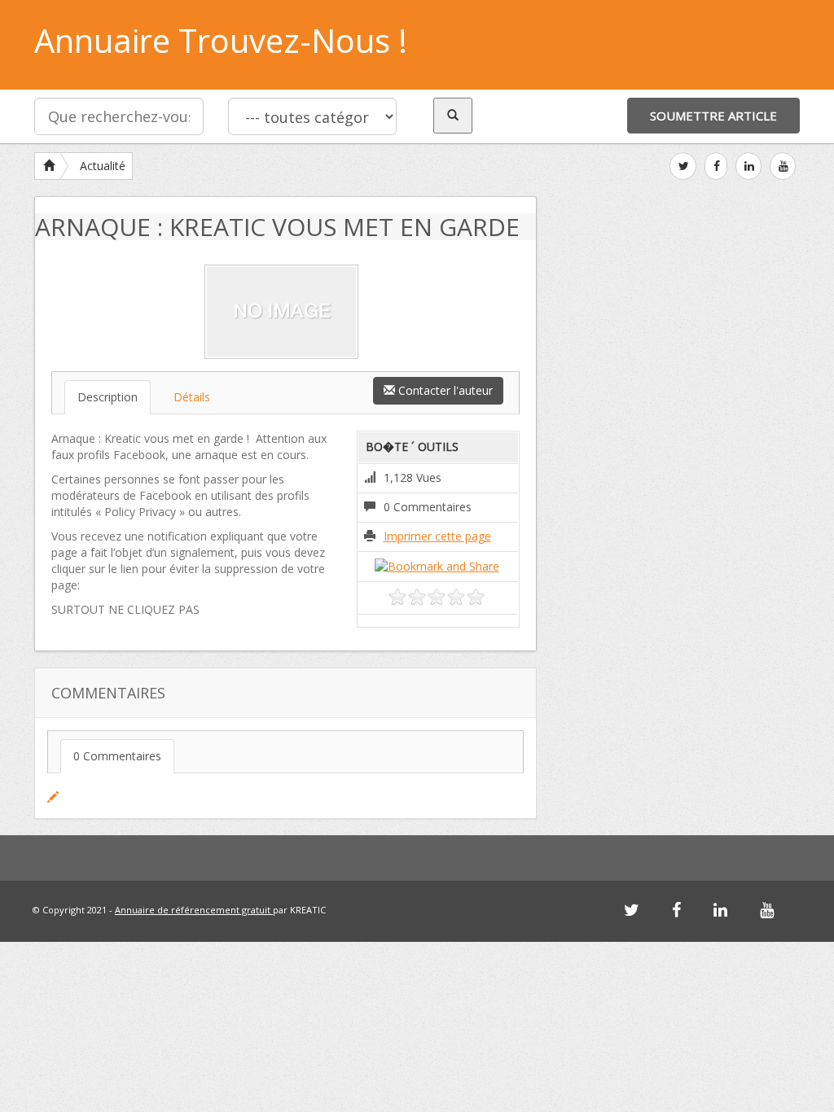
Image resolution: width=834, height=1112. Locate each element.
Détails (191, 397)
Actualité (102, 165)
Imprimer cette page (437, 536)
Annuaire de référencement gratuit (194, 910)
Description (107, 397)
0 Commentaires (117, 756)
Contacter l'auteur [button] (444, 390)
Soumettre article (713, 115)
